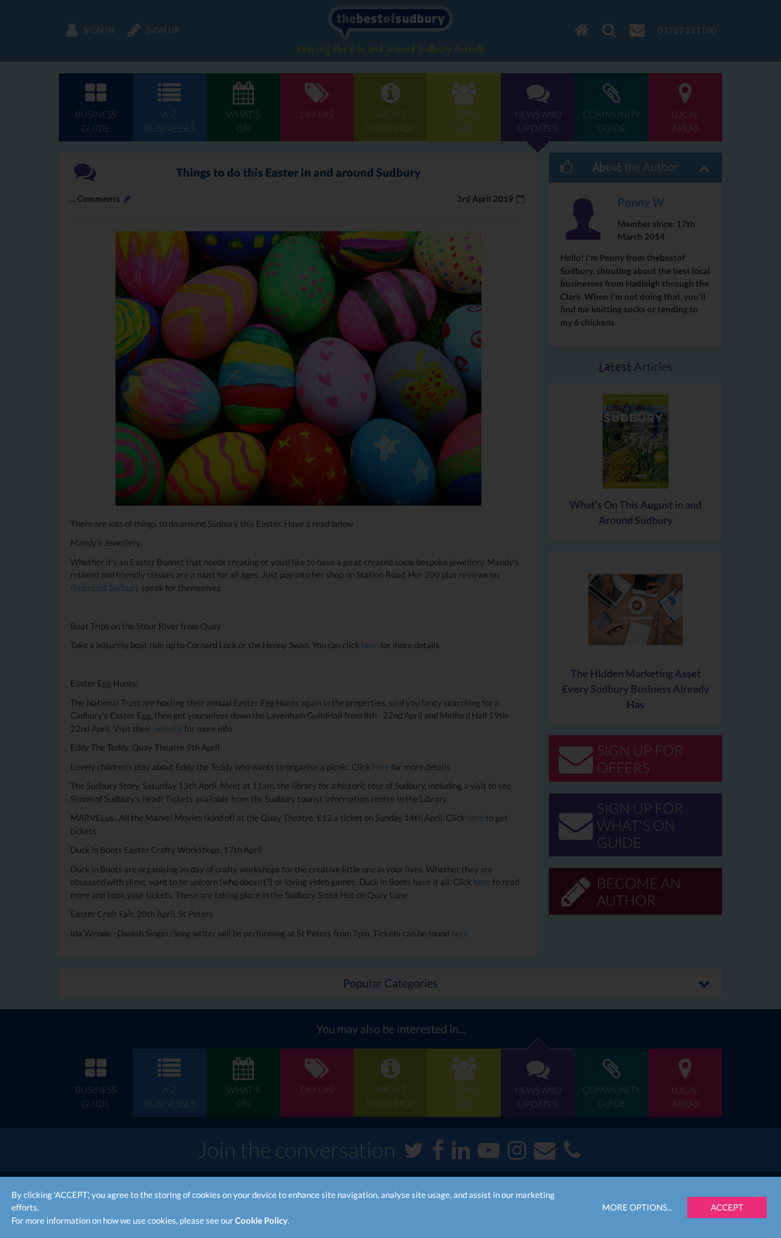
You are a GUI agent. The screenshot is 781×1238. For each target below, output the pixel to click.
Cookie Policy (261, 1220)
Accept (727, 1207)
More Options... (637, 1207)
